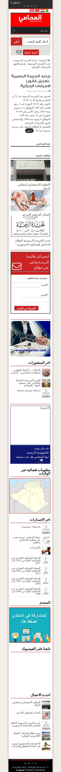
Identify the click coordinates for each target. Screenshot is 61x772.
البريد (45, 285)
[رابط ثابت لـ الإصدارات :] (46, 553)
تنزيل (29, 130)
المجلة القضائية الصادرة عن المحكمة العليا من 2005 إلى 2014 (25, 570)
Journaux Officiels (31, 527)
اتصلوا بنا (15, 2)
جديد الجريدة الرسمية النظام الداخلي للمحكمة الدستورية (32, 242)
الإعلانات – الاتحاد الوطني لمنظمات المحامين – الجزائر (25, 371)
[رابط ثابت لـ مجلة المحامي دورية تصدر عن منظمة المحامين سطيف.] (46, 543)
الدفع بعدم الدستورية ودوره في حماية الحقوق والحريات (26, 745)
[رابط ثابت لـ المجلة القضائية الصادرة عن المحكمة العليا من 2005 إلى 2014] (46, 574)
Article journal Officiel (28, 390)
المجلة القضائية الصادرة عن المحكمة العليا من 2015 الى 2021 (25, 560)
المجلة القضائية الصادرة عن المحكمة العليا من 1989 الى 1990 (25, 591)
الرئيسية (43, 60)
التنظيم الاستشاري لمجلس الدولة (26, 703)
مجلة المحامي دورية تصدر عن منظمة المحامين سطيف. (26, 539)
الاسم (45, 295)
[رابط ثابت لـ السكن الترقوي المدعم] (30, 210)
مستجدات (29, 91)
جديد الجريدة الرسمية (25, 60)
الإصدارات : (34, 547)
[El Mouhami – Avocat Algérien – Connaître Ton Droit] (30, 21)
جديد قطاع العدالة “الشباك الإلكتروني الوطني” (26, 734)
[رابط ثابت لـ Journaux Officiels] (46, 533)
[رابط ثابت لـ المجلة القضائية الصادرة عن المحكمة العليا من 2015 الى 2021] (46, 564)
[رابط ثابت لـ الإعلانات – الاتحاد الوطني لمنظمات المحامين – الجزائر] (46, 376)
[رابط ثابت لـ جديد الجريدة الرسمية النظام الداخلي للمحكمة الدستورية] (30, 236)
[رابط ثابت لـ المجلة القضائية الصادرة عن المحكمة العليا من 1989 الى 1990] (46, 595)
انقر (16, 41)
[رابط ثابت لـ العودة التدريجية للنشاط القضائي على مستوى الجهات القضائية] (46, 386)
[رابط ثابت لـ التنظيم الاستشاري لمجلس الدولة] (30, 180)
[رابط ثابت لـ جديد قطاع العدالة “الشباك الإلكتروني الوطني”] (46, 739)
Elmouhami (35, 769)
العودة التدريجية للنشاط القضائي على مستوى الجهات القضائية (28, 382)
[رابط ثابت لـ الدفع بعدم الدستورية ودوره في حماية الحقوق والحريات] (46, 749)
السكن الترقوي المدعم (36, 214)
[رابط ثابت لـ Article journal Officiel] (46, 396)
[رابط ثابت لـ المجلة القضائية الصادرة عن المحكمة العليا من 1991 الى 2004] (46, 584)
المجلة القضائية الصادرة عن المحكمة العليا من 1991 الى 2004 (25, 581)
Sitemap (29, 769)
